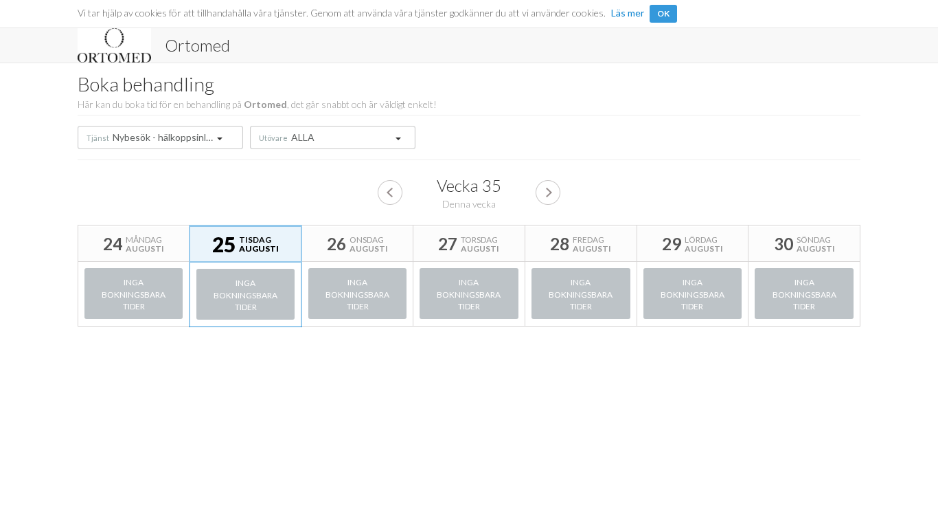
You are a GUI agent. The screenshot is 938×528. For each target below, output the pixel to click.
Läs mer (627, 13)
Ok (663, 13)
